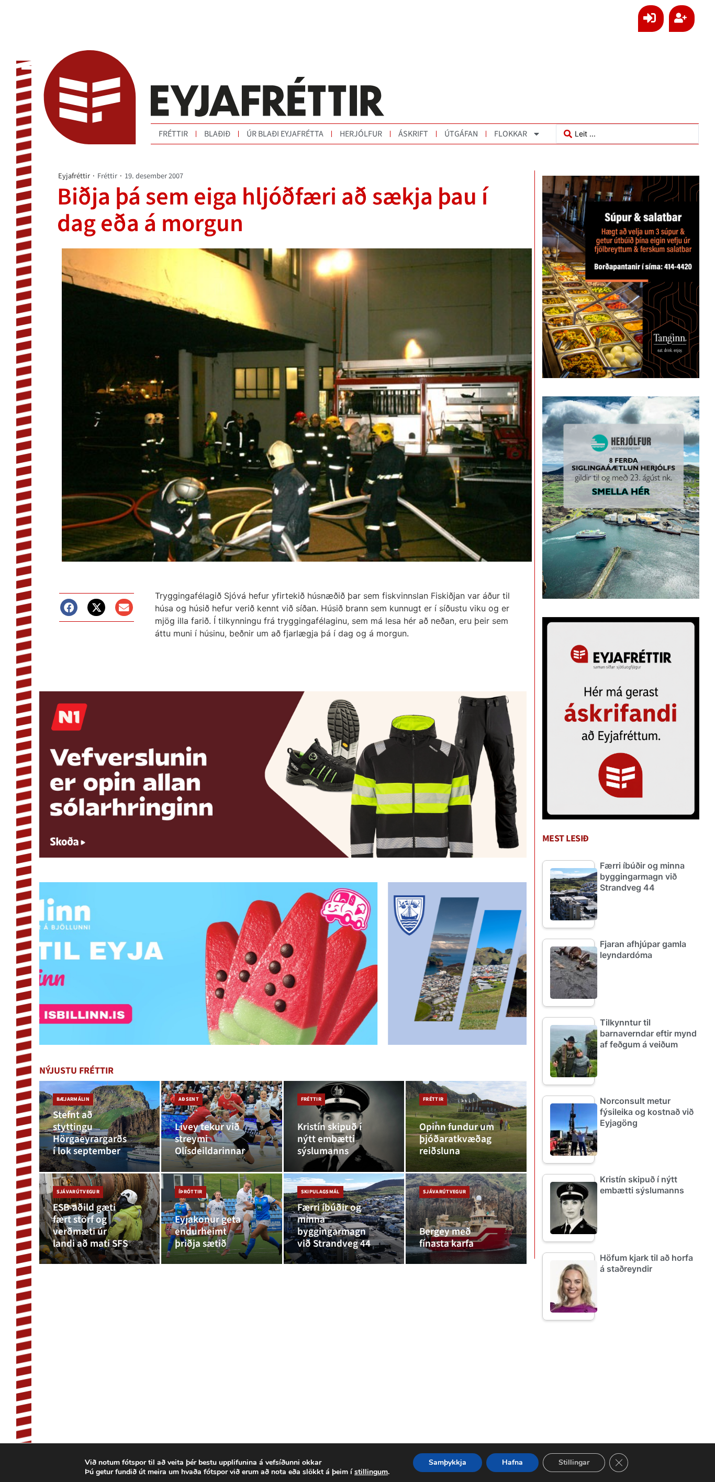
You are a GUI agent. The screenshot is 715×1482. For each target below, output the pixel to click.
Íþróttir (190, 1191)
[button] (69, 608)
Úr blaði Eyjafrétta (285, 134)
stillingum (371, 1472)
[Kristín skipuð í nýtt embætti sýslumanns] (344, 1126)
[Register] (682, 18)
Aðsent (188, 1099)
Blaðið (217, 134)
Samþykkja (447, 1462)
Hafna (512, 1462)
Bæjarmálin (73, 1099)
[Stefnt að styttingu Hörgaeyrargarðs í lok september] (99, 1126)
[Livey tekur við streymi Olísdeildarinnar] (221, 1126)
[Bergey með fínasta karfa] (466, 1218)
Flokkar (510, 134)
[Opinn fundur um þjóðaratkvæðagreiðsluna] (466, 1126)
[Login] (651, 18)
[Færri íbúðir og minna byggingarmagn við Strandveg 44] (344, 1218)
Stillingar (573, 1462)
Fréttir (173, 134)
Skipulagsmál (320, 1191)
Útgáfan (461, 134)
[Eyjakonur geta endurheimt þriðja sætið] (221, 1218)
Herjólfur (361, 134)
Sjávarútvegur (78, 1191)
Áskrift (413, 134)
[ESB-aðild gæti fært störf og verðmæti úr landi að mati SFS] (99, 1218)
